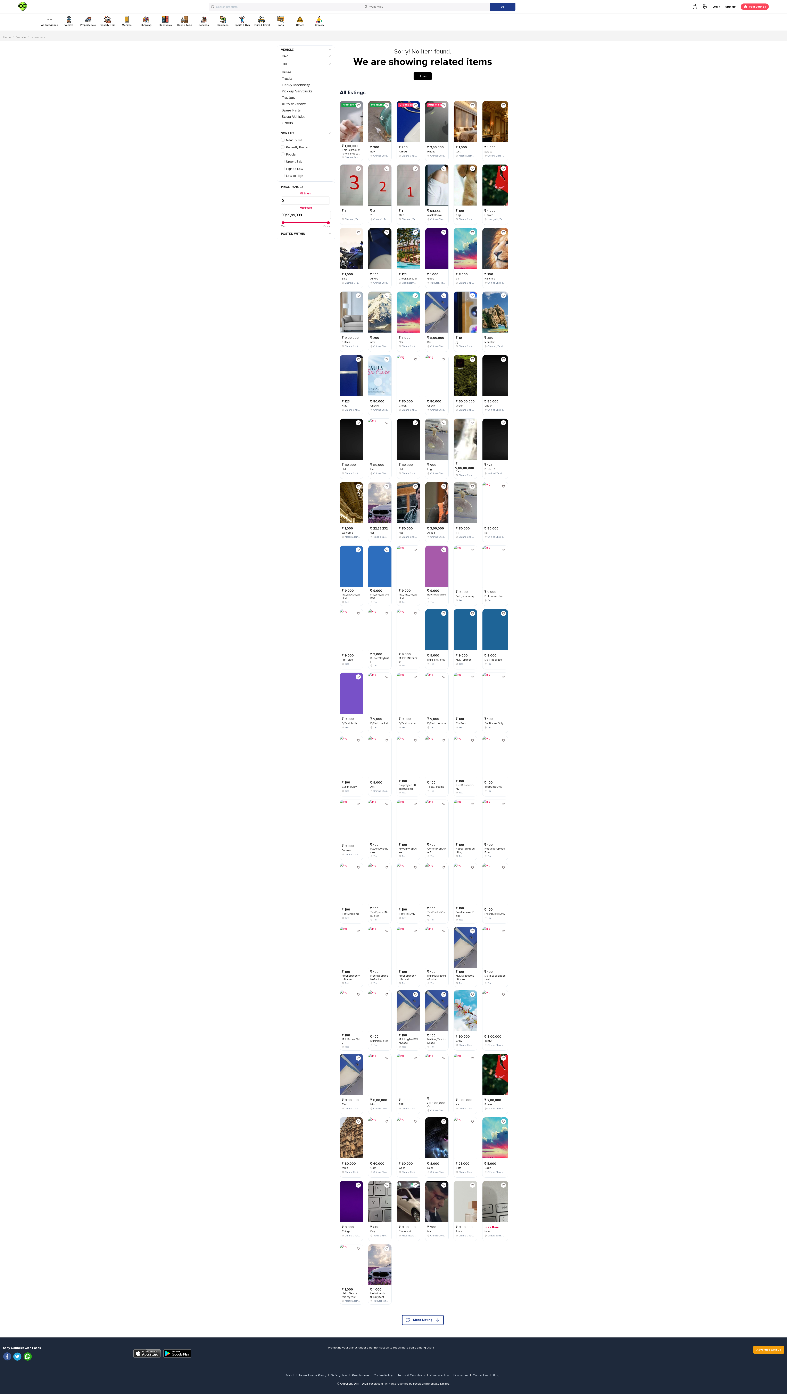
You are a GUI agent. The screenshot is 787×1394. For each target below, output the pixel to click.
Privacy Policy (439, 1375)
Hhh (372, 1104)
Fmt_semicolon (493, 596)
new (372, 151)
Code (487, 1168)
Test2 (488, 1041)
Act (372, 786)
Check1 (374, 405)
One (401, 215)
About (290, 1375)
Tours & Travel (262, 25)
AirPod (374, 278)
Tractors (288, 97)
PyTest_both (349, 723)
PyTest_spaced (408, 723)
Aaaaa (431, 532)
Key (372, 1231)
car (372, 532)
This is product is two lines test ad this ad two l (351, 153)
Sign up (730, 6)
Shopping (146, 25)
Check (431, 405)
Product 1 (489, 469)
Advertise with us (768, 1349)
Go (502, 6)
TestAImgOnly (493, 786)
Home (7, 37)
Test (344, 1104)
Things (346, 1231)
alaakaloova (434, 215)
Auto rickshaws (294, 104)
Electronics (165, 25)
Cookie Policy (383, 1375)
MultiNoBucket (379, 1041)
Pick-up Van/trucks (297, 91)
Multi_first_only (436, 659)
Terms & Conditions (411, 1375)
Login (716, 6)
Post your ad (757, 6)
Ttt (457, 532)
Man (429, 1231)
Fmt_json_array (465, 596)
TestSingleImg (350, 914)
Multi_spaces (464, 659)
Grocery (319, 25)
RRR (401, 1104)
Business (223, 25)
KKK (344, 405)
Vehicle (69, 25)
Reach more (360, 1375)
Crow (459, 1041)
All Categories (49, 25)
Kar (429, 342)
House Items (184, 25)
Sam (458, 471)
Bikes (286, 64)
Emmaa (346, 850)
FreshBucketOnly (494, 914)
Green (459, 405)
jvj (457, 342)
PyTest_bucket (379, 723)
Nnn (401, 342)
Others (300, 25)
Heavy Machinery (296, 85)
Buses (286, 72)
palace (488, 151)
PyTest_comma (436, 723)
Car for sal (405, 1231)
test (458, 151)
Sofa (458, 1168)
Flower (488, 215)
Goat (373, 1168)
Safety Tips (339, 1375)
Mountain (489, 342)
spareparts (38, 37)
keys (487, 1231)
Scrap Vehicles (293, 116)
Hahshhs (489, 278)
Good (430, 278)
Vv (457, 278)
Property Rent (107, 25)
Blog (496, 1375)
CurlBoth (461, 723)
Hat (344, 469)
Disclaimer (461, 1375)
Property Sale (88, 25)
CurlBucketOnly (493, 723)
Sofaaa (346, 342)
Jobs (281, 25)
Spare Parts (291, 110)
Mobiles (127, 25)
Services (204, 25)
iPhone (431, 151)
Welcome (347, 532)
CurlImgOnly (349, 786)
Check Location (408, 278)
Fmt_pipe (347, 659)
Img (429, 469)
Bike (344, 278)
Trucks (287, 78)
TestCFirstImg (435, 786)
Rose (459, 1231)
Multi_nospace (493, 659)
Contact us (480, 1375)
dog (458, 215)
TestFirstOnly (407, 914)
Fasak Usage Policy (312, 1375)
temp (345, 1168)
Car (285, 56)
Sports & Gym (242, 25)
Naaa (430, 1168)
